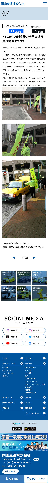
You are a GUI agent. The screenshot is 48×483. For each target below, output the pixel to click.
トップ (4, 358)
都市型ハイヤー (7, 370)
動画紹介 (28, 408)
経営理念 (28, 370)
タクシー (5, 367)
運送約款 (28, 390)
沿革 (26, 376)
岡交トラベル (7, 397)
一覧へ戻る (24, 257)
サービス (28, 358)
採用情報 (13, 478)
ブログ (27, 402)
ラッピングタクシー (8, 373)
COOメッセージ (30, 367)
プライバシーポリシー (33, 413)
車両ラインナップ (8, 363)
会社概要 (28, 373)
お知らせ (28, 397)
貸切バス (5, 376)
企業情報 (28, 363)
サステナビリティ (30, 379)
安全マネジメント (31, 381)
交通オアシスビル (8, 402)
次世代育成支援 (30, 393)
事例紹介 (5, 408)
